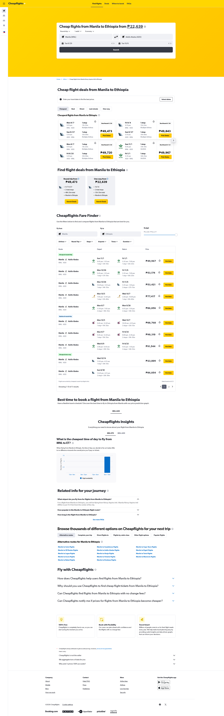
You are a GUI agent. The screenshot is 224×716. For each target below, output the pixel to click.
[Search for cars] (4, 20)
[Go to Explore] (4, 25)
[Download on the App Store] (163, 688)
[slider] (176, 234)
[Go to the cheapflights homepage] (17, 3)
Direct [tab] (82, 109)
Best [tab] (73, 109)
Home (58, 79)
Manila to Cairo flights (66, 547)
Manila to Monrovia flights (146, 557)
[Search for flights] (4, 10)
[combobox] (65, 31)
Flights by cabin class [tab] (121, 535)
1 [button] (164, 387)
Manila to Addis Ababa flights (108, 550)
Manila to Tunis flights (144, 553)
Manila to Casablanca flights (107, 547)
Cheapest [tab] (63, 109)
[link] (71, 201)
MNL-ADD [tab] (116, 411)
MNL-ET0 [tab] (110, 433)
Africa (65, 79)
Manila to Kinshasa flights (106, 560)
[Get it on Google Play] (163, 682)
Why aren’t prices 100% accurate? (72, 664)
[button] (4, 3)
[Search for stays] (4, 15)
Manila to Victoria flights (106, 557)
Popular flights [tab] (159, 535)
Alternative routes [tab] (66, 535)
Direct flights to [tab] (102, 535)
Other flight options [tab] (141, 535)
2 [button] (168, 387)
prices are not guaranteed (104, 648)
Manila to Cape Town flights (146, 547)
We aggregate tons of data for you (72, 659)
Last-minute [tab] (93, 109)
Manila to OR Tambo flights (68, 550)
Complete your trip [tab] (85, 535)
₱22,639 (135, 26)
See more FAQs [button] (98, 520)
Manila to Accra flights (66, 557)
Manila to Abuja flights (105, 553)
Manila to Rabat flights (66, 560)
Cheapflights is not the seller (70, 655)
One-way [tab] (106, 109)
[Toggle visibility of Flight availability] (86, 478)
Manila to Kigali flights (144, 550)
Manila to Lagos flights (66, 553)
